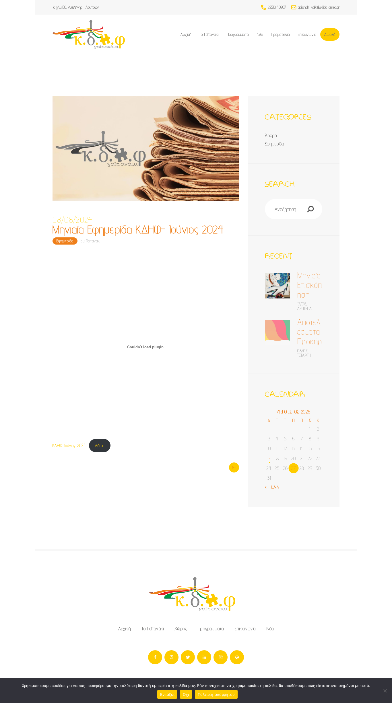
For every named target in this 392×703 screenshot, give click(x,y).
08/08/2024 (72, 220)
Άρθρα (271, 135)
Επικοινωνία (245, 628)
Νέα (270, 628)
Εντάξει (167, 694)
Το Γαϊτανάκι (152, 628)
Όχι (186, 694)
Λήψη (99, 445)
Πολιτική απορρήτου (216, 694)
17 (269, 458)
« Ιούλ (273, 487)
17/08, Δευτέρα (304, 306)
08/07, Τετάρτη (304, 353)
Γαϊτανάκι (93, 241)
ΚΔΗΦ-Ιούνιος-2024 (69, 445)
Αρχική (124, 628)
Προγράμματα (211, 628)
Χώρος (180, 628)
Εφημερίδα (65, 241)
